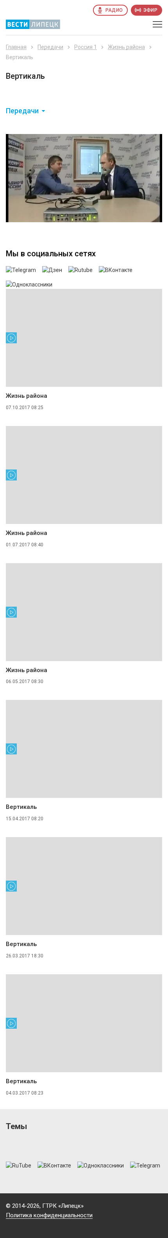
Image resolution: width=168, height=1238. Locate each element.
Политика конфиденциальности (49, 1215)
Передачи (50, 47)
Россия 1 (85, 47)
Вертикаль (21, 806)
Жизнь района (126, 47)
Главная (16, 47)
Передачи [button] (22, 110)
